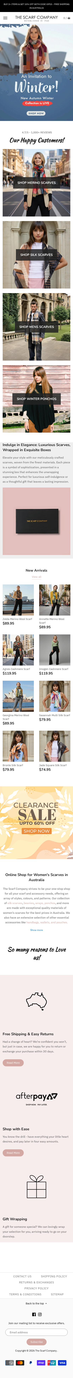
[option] (36, 72)
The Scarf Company (46, 1350)
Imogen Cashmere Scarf (53, 669)
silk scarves (14, 903)
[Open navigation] (5, 18)
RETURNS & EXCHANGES (36, 1282)
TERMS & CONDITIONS (25, 1294)
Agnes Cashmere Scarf (16, 669)
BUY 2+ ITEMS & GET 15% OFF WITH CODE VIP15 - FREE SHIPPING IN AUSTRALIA (36, 6)
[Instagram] (40, 1314)
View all (36, 576)
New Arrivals (36, 570)
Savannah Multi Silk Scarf (54, 715)
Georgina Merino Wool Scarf (16, 717)
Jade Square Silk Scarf (53, 765)
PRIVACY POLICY (36, 1288)
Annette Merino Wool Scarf (51, 620)
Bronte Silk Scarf (13, 765)
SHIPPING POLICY (54, 1276)
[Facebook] (34, 1314)
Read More (13, 1062)
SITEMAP (57, 1294)
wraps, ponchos (45, 903)
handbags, (33, 922)
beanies (29, 903)
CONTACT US (22, 1276)
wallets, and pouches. (54, 922)
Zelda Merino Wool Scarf (17, 619)
